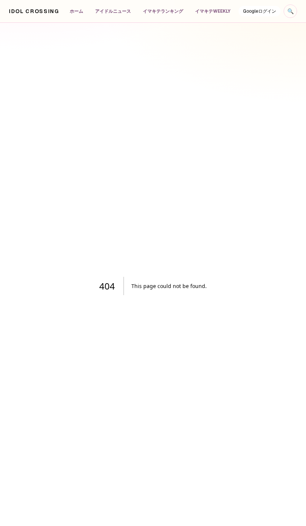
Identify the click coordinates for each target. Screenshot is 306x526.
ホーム (76, 11)
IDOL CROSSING (34, 11)
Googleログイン (259, 11)
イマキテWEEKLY (212, 11)
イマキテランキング (163, 11)
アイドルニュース (113, 11)
